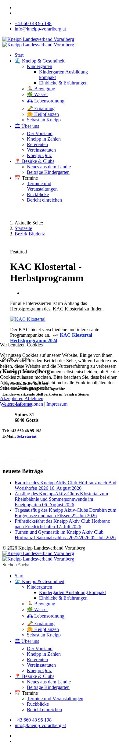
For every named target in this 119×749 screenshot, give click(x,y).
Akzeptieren (11, 398)
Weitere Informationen (21, 404)
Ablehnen (33, 398)
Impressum (56, 404)
